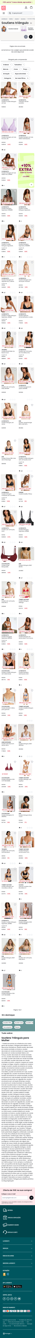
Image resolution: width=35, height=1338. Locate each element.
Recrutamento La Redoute (20, 1326)
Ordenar (6, 65)
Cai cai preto (7, 1027)
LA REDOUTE (6, 1241)
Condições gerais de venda (9, 1320)
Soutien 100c (7, 1023)
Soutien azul (19, 1023)
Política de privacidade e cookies (16, 1322)
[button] (31, 7)
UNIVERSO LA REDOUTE (9, 1263)
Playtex (17, 1027)
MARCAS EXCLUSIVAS (8, 1256)
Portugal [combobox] (7, 1333)
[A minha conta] (26, 7)
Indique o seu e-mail (8, 1194)
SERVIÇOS (5, 1248)
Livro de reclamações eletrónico (16, 1324)
